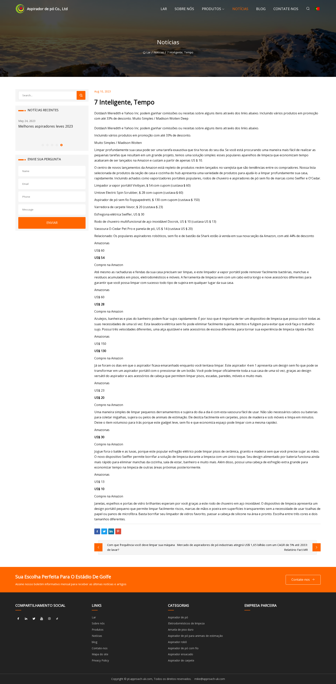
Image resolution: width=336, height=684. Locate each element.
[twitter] (34, 619)
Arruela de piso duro (180, 629)
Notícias (240, 8)
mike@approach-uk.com (209, 679)
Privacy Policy (100, 660)
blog (261, 8)
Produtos (211, 8)
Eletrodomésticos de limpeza (186, 623)
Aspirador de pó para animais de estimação (195, 636)
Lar (164, 8)
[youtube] (42, 619)
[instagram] (49, 619)
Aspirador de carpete (181, 660)
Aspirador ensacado (180, 654)
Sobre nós (184, 8)
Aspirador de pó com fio (183, 648)
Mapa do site (100, 654)
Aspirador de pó (178, 617)
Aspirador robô (177, 642)
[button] (42, 144)
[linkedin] (26, 619)
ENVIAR (52, 223)
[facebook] (18, 619)
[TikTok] (57, 619)
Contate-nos (285, 8)
